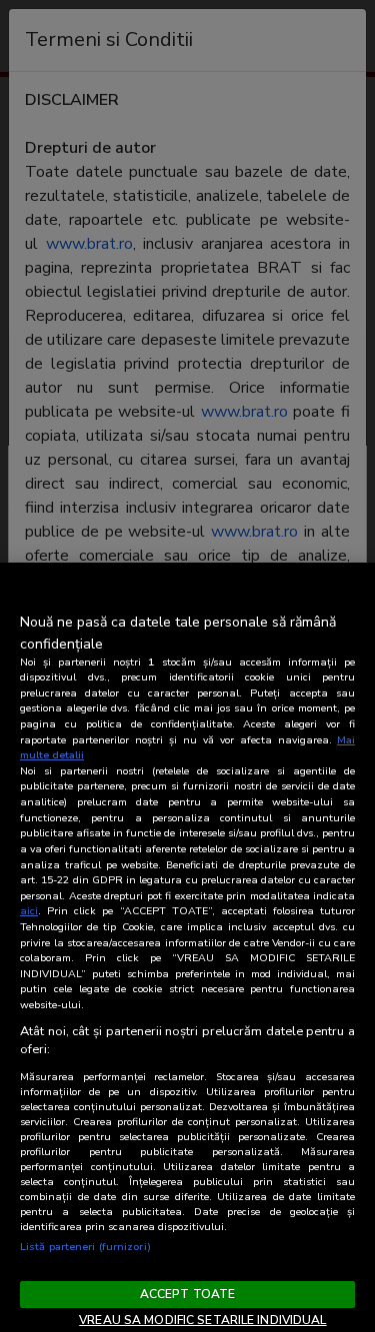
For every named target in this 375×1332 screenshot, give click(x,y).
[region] (187, 947)
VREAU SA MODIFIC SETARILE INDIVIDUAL (202, 1320)
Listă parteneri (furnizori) (85, 1246)
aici (29, 910)
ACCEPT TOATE (187, 1294)
